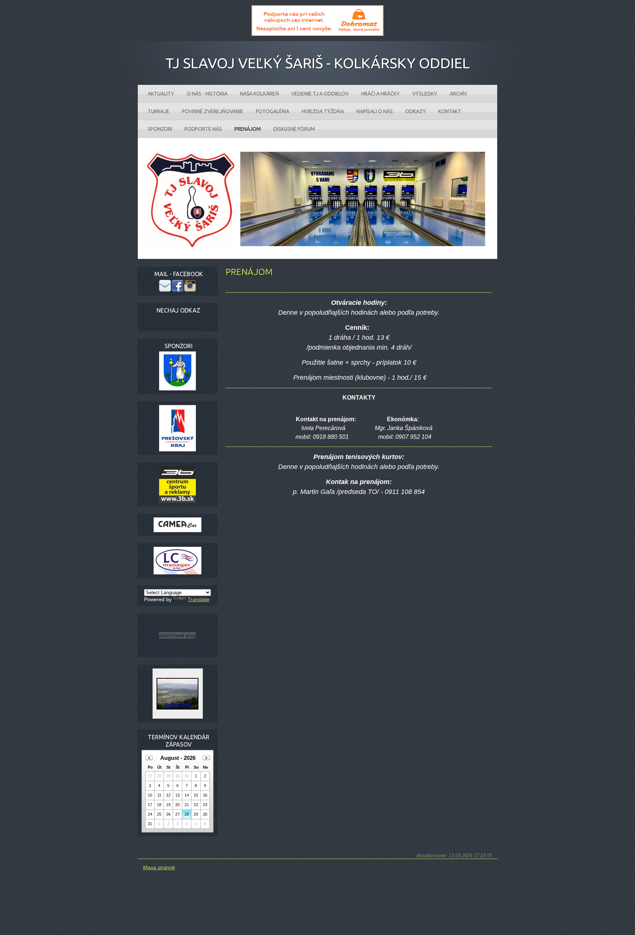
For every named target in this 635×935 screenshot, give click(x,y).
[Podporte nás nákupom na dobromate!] (317, 34)
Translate (198, 599)
